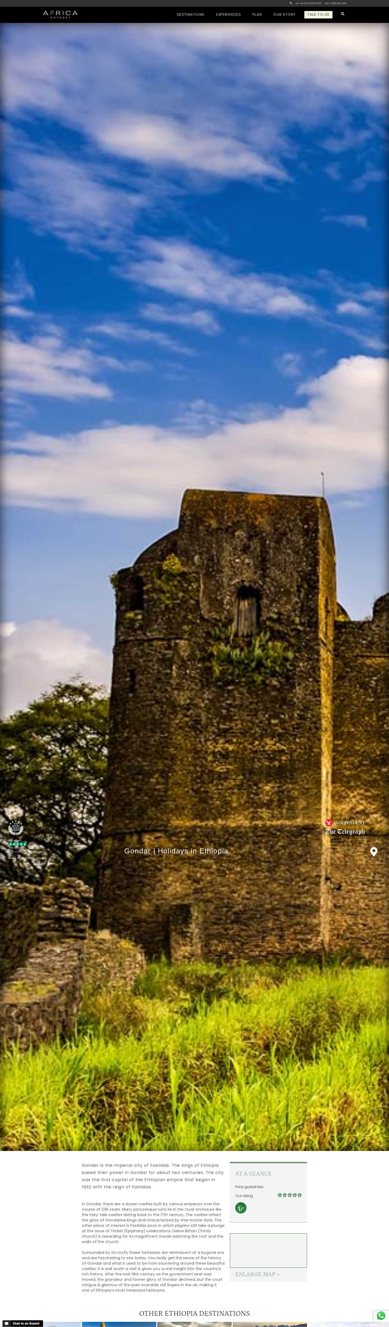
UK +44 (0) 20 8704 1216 (308, 3)
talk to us (318, 14)
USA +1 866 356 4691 (335, 3)
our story (284, 14)
